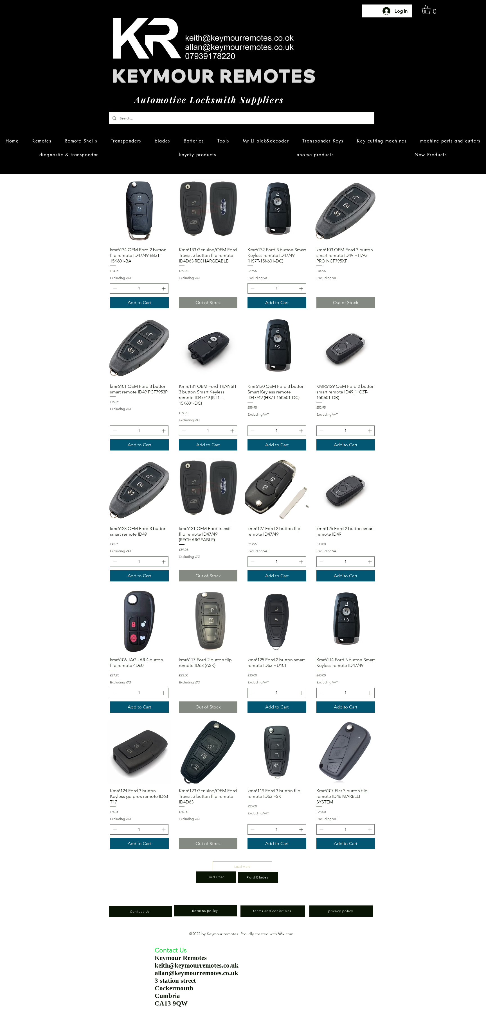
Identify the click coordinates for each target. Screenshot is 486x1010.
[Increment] (164, 288)
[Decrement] (114, 288)
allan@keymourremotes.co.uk (196, 973)
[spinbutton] (139, 288)
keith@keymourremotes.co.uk (196, 965)
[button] (431, 9)
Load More (242, 866)
